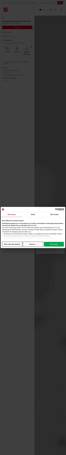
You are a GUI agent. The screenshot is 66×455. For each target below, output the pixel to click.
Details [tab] (33, 214)
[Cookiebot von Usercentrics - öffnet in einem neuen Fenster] (56, 209)
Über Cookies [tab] (54, 214)
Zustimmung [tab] (11, 214)
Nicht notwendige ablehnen (12, 244)
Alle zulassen (54, 244)
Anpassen (32, 244)
